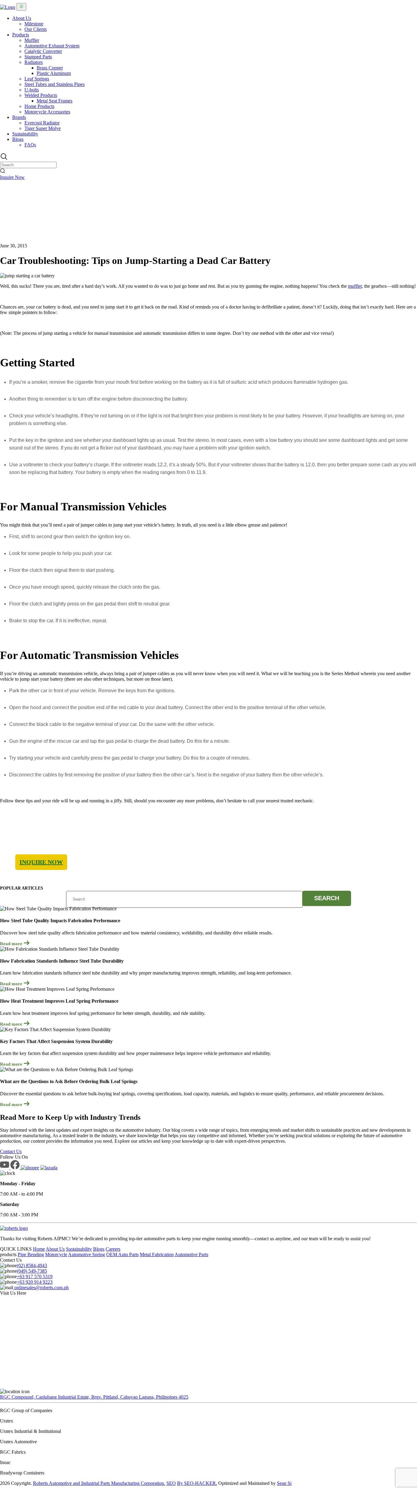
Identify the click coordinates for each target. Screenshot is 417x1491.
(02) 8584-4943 (32, 1265)
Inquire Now (12, 177)
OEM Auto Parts (122, 1254)
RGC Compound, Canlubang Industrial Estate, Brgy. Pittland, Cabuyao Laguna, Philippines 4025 (94, 1397)
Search (326, 898)
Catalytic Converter (43, 51)
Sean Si (284, 1483)
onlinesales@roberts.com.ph (41, 1287)
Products (20, 34)
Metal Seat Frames (54, 100)
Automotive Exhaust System (51, 45)
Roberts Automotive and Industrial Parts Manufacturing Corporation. (99, 1483)
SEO (171, 1483)
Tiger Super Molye (42, 128)
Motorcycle (56, 1254)
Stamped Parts (38, 56)
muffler (355, 286)
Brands (19, 117)
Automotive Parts (191, 1254)
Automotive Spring (86, 1254)
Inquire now (41, 862)
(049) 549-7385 (32, 1271)
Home (39, 1249)
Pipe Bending (31, 1254)
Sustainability (25, 133)
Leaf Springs (36, 78)
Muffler (31, 40)
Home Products (39, 106)
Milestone (33, 23)
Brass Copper (50, 67)
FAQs (30, 144)
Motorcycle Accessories (47, 111)
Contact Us (11, 1151)
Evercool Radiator (42, 122)
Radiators (33, 62)
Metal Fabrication (157, 1254)
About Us (21, 18)
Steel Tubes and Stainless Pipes (54, 84)
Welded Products (40, 95)
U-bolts (31, 89)
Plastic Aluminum (54, 73)
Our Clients (35, 29)
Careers (113, 1249)
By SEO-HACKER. (197, 1483)
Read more (12, 943)
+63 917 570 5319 (35, 1276)
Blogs (18, 139)
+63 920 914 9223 (35, 1282)
